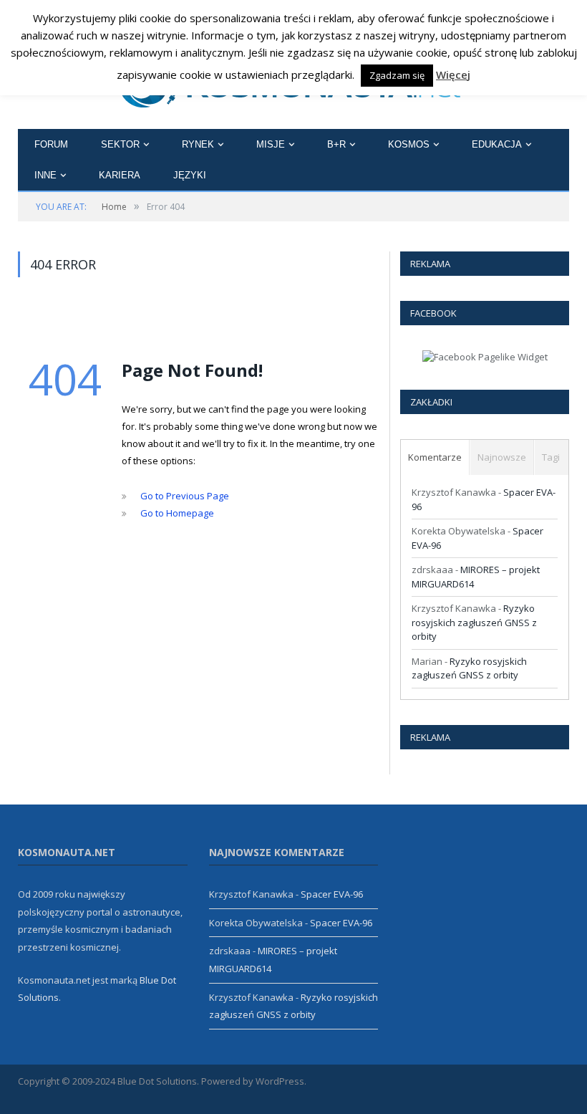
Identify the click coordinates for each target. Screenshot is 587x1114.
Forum (51, 144)
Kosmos (409, 144)
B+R (336, 144)
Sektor (120, 144)
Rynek (198, 144)
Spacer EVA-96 (332, 894)
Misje (270, 144)
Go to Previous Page (184, 495)
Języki (189, 175)
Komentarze (435, 457)
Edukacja (497, 144)
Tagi (551, 457)
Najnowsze (501, 457)
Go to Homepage (177, 512)
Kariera (119, 175)
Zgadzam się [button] (397, 75)
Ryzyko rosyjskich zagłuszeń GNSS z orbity (474, 622)
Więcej (453, 74)
